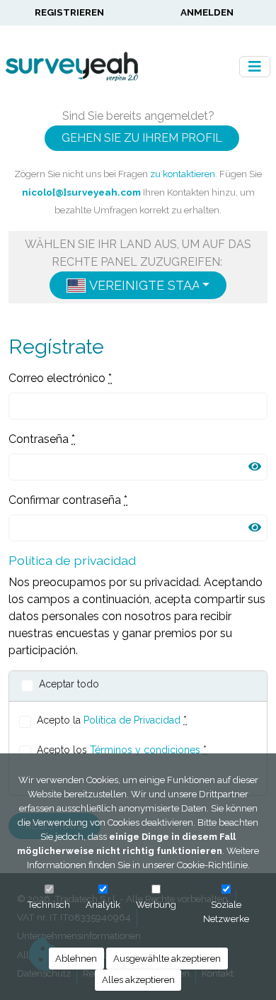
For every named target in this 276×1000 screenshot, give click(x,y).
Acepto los (122, 749)
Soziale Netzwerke (226, 911)
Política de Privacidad (132, 720)
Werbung (156, 904)
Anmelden (207, 12)
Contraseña (41, 439)
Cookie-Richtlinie (212, 865)
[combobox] (138, 285)
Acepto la (112, 720)
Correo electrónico (60, 378)
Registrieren (69, 12)
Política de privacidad (72, 560)
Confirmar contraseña (67, 500)
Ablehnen (76, 958)
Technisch (49, 904)
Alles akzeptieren (138, 979)
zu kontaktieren (182, 173)
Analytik (103, 904)
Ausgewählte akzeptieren (167, 958)
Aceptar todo (69, 684)
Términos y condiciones (145, 749)
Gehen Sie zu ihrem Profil (142, 138)
